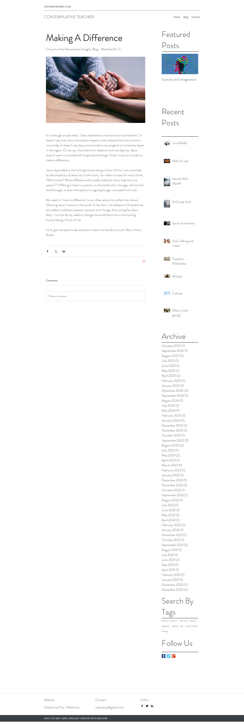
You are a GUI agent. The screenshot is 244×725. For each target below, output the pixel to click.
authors (165, 620)
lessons (193, 620)
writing (165, 631)
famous (174, 620)
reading (174, 626)
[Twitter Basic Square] (168, 656)
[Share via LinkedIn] (63, 251)
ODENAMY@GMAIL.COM (57, 6)
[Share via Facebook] (47, 251)
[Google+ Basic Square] (173, 656)
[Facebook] (142, 706)
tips (181, 626)
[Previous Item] (166, 64)
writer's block (191, 626)
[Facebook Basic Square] (163, 656)
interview (183, 620)
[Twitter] (147, 706)
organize (165, 626)
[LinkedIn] (152, 706)
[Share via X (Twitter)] (55, 251)
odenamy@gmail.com (109, 707)
